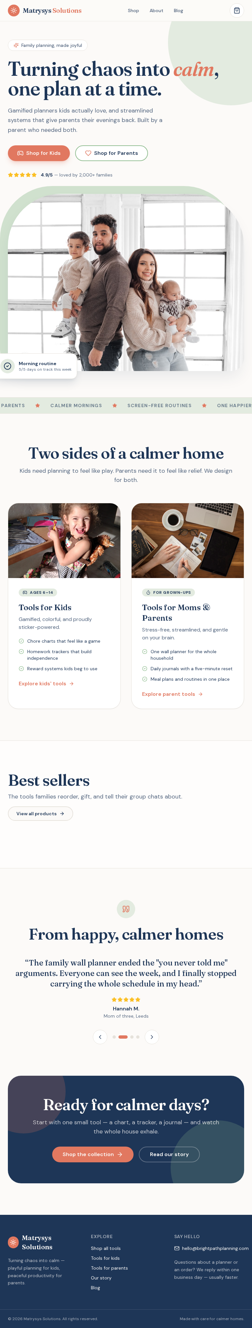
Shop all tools (106, 1248)
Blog (178, 10)
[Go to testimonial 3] (132, 1037)
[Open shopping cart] (237, 10)
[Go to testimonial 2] (123, 1037)
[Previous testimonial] (100, 1037)
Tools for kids (105, 1258)
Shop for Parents (116, 153)
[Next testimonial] (152, 1037)
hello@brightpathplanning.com (215, 1248)
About (156, 10)
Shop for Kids (43, 153)
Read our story (169, 1154)
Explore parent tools (168, 694)
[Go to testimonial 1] (114, 1037)
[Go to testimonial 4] (137, 1037)
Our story (101, 1278)
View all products (36, 814)
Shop (133, 10)
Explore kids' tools (42, 683)
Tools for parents (109, 1268)
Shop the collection (88, 1154)
